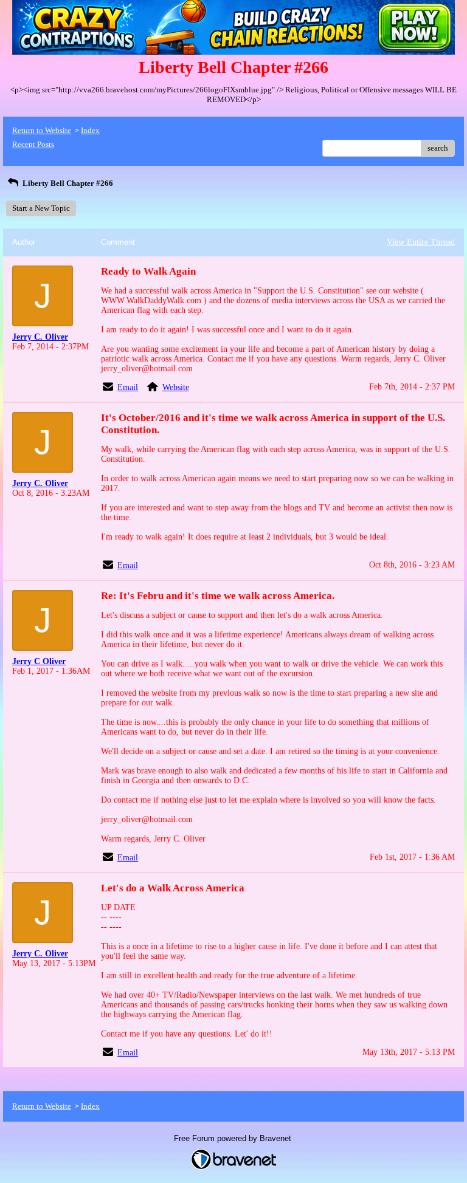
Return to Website (41, 130)
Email (127, 387)
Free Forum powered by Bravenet (234, 1138)
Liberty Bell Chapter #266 (67, 183)
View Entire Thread (421, 242)
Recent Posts (33, 144)
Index (90, 130)
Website (175, 387)
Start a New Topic (41, 208)
